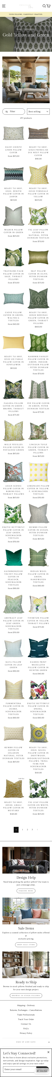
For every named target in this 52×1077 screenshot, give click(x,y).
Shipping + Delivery (26, 1005)
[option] (26, 14)
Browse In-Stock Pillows (26, 995)
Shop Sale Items (26, 945)
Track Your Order (26, 1019)
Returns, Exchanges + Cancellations (26, 1010)
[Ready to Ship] (26, 965)
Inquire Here (26, 891)
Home (19, 29)
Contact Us (26, 1024)
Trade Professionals (26, 1015)
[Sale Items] (26, 911)
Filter (12, 111)
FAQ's (26, 1029)
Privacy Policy (26, 1033)
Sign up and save (26, 1042)
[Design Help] (26, 860)
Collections (29, 29)
